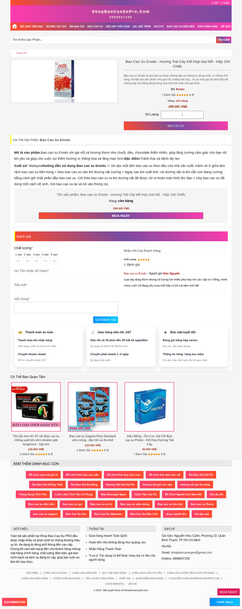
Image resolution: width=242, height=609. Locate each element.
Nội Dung (21, 299)
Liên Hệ (132, 584)
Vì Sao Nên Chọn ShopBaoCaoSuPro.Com (194, 578)
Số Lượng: (152, 114)
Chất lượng (23, 248)
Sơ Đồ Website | (114, 584)
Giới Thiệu (32, 573)
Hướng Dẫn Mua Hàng (66, 578)
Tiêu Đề (20, 285)
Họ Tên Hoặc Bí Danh (30, 271)
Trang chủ (21, 53)
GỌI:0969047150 (14, 602)
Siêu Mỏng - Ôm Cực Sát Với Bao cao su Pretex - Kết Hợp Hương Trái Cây (149, 440)
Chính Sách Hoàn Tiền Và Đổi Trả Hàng (191, 573)
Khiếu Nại (125, 578)
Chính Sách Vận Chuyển (147, 573)
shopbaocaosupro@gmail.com (191, 552)
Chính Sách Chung (55, 573)
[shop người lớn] (14, 26)
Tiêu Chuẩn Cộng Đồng (99, 578)
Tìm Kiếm (224, 39)
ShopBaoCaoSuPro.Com (121, 11)
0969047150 (121, 17)
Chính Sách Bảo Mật (84, 573)
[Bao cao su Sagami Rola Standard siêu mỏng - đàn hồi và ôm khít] (92, 406)
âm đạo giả (202, 513)
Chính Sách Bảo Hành (34, 578)
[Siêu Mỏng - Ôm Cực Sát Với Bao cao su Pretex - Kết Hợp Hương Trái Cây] (149, 406)
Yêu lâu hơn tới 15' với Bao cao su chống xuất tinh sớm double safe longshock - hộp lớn (36, 440)
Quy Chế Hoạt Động (114, 573)
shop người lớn (176, 513)
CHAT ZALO (225, 602)
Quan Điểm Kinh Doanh (150, 578)
